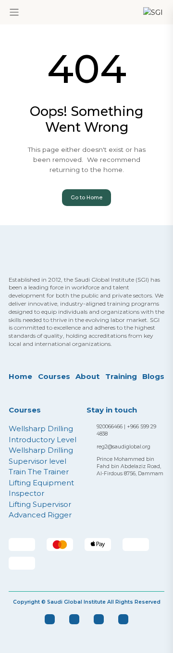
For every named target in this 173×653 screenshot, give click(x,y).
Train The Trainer (39, 471)
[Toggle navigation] (14, 12)
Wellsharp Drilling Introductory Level (42, 434)
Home (20, 376)
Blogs (153, 376)
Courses (54, 376)
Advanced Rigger (40, 514)
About (87, 376)
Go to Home (86, 198)
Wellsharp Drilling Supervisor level (41, 456)
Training (121, 376)
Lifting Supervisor (40, 504)
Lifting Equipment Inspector (41, 488)
